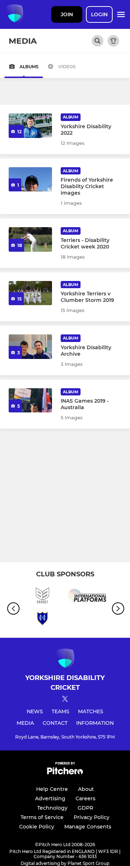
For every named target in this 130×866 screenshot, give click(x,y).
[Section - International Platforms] (87, 596)
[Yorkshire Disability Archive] (30, 346)
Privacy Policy (91, 817)
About (86, 789)
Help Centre (52, 789)
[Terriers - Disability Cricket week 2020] (30, 239)
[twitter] (65, 700)
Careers (85, 798)
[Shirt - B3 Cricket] (42, 596)
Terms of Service (42, 817)
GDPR (85, 808)
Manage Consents (87, 826)
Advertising (50, 798)
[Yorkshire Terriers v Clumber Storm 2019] (30, 293)
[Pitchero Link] (65, 772)
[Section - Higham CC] (42, 620)
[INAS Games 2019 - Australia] (30, 400)
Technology (52, 808)
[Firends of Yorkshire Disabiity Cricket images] (30, 179)
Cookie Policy (36, 826)
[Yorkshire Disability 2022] (30, 125)
